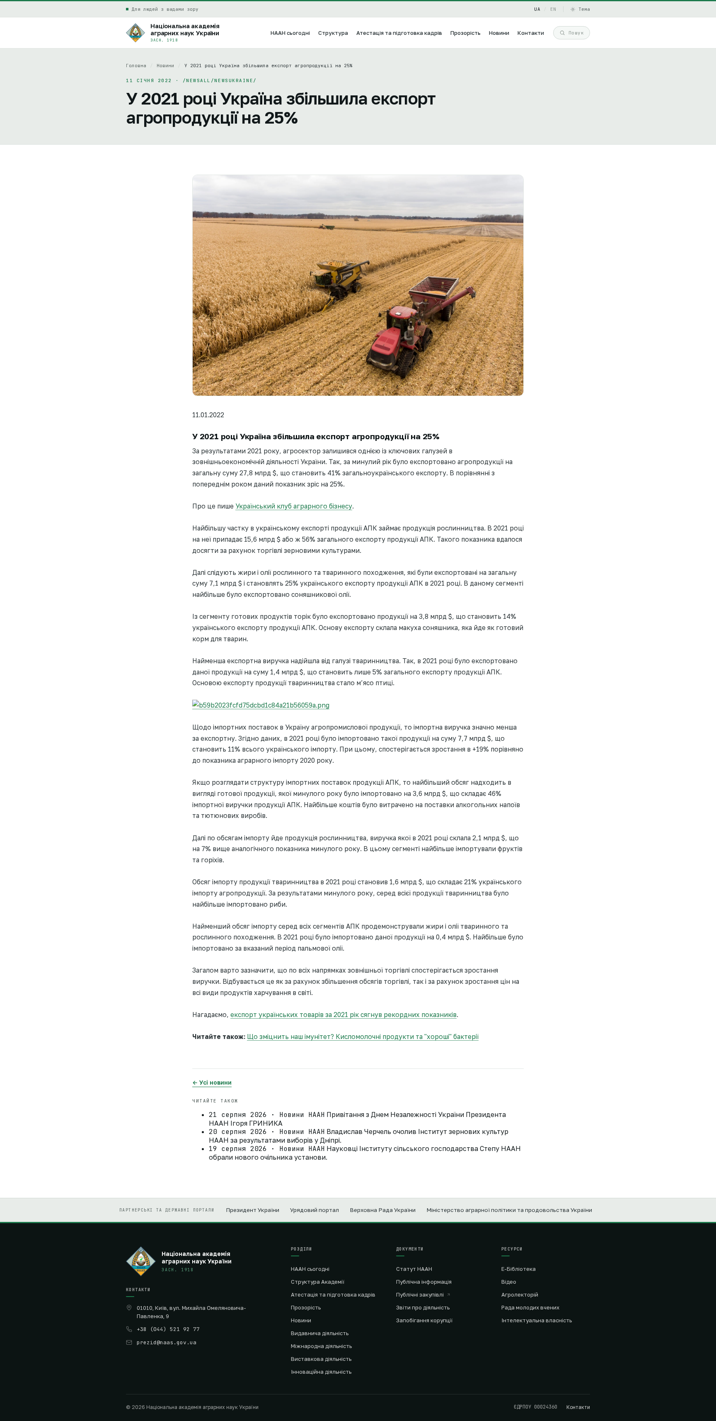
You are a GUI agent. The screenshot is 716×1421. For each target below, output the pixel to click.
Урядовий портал (314, 1210)
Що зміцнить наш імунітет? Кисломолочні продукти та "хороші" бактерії (363, 1036)
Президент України (252, 1210)
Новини (165, 65)
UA (537, 9)
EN (553, 9)
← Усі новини (212, 1082)
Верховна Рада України (383, 1210)
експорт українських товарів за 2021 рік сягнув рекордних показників (343, 1014)
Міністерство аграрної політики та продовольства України (509, 1210)
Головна (136, 65)
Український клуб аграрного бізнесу (293, 506)
